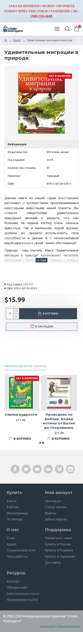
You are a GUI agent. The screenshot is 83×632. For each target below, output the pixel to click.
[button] (40, 443)
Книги (17, 40)
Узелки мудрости (22, 414)
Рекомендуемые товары (25, 366)
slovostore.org (69, 626)
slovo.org (47, 626)
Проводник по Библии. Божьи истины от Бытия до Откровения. (60, 421)
